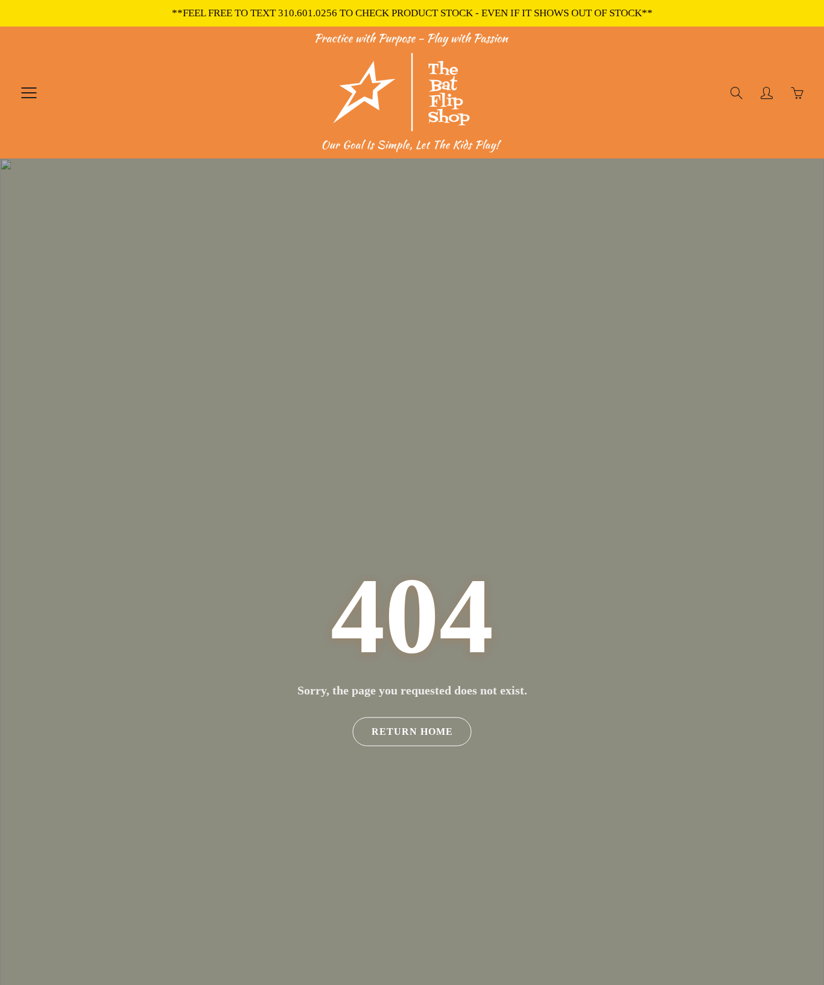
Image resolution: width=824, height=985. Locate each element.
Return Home (412, 731)
